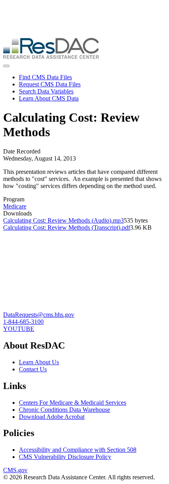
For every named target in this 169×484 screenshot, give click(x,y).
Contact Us (33, 369)
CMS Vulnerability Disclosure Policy (65, 456)
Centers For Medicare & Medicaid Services (72, 402)
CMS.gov (15, 470)
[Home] (51, 56)
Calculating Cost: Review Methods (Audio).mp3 (63, 220)
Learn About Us (39, 362)
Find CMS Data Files (45, 77)
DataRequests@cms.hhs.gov (38, 314)
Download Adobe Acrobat (51, 416)
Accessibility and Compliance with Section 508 (77, 449)
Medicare (14, 206)
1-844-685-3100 (23, 321)
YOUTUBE (18, 328)
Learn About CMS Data (49, 98)
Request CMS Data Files (50, 84)
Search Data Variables (46, 91)
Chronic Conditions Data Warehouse (64, 409)
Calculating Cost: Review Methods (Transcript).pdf (66, 227)
